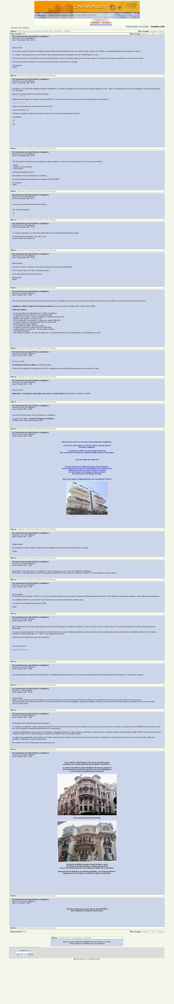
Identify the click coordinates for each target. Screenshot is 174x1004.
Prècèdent (153, 31)
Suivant (160, 31)
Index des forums (23, 31)
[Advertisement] (62, 22)
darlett (22, 293)
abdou (22, 38)
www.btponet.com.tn (20, 650)
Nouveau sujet (47, 31)
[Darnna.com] (87, 9)
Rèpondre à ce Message (26, 75)
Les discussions (36, 31)
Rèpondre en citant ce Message (45, 75)
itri (21, 690)
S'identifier (67, 31)
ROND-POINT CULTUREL (137, 27)
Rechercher (58, 31)
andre (22, 81)
